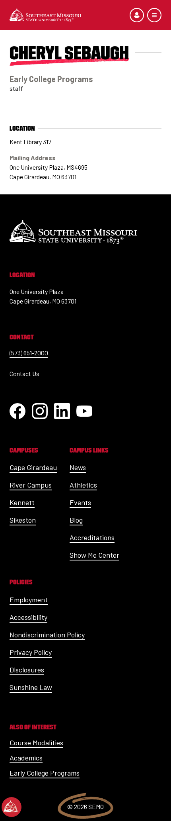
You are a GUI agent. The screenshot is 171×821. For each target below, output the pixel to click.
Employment (29, 599)
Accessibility (28, 617)
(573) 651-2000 (29, 353)
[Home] (45, 15)
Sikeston (23, 519)
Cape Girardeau (33, 467)
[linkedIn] (62, 411)
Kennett (22, 502)
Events (80, 502)
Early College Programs (45, 772)
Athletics (83, 484)
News (78, 467)
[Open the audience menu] (137, 15)
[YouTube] (84, 411)
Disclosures (27, 669)
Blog (76, 519)
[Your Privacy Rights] (11, 807)
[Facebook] (17, 411)
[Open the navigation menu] (154, 15)
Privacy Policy (31, 652)
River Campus (31, 484)
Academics (26, 757)
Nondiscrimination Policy (47, 634)
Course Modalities (36, 742)
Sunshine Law (31, 687)
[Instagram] (40, 411)
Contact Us (24, 373)
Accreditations (92, 537)
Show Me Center (94, 555)
